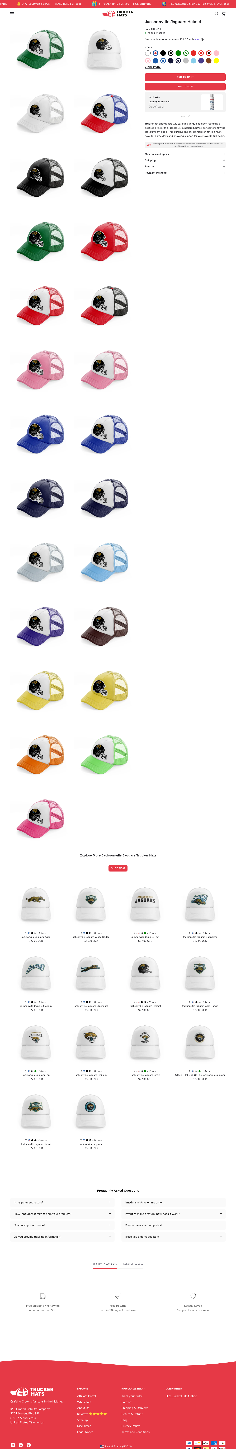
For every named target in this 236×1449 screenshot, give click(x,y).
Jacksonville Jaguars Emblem (91, 1075)
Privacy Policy (130, 1426)
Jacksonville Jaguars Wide (35, 937)
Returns (149, 166)
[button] (216, 13)
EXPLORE (82, 1388)
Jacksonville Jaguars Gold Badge (200, 1006)
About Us (83, 1408)
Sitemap (82, 1420)
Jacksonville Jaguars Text (145, 937)
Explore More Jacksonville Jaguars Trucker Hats (118, 855)
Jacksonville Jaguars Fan (36, 1075)
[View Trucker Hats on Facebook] (20, 1445)
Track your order (131, 1396)
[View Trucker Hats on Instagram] (13, 1445)
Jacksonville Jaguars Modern (36, 1006)
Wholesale (84, 1402)
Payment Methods (156, 172)
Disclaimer (84, 1426)
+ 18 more (151, 933)
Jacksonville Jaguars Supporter (200, 937)
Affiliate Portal (86, 1396)
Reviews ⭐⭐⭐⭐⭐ (92, 1414)
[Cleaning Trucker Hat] (211, 102)
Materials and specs (157, 154)
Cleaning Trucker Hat (159, 101)
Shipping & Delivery (134, 1408)
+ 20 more (42, 933)
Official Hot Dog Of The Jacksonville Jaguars (200, 1075)
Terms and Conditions (135, 1432)
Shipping (150, 160)
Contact (126, 1402)
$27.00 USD (36, 941)
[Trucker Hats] (118, 14)
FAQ (124, 1420)
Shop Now (118, 868)
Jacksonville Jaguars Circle (145, 1075)
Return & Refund (132, 1414)
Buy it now (185, 86)
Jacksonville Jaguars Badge (36, 1144)
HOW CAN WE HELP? (133, 1388)
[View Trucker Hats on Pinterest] (28, 1445)
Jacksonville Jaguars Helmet (145, 1006)
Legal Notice (85, 1432)
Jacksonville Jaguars (90, 1144)
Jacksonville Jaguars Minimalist (91, 1006)
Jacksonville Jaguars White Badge (91, 937)
